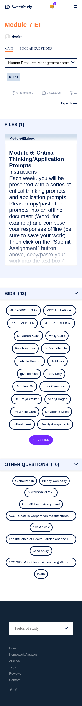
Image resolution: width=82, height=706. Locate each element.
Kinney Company (54, 481)
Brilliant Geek (21, 424)
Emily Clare (57, 336)
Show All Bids (41, 440)
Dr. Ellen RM (25, 386)
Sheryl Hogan (57, 399)
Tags (12, 667)
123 (15, 77)
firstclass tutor (25, 348)
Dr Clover (57, 361)
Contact (14, 680)
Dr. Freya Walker (27, 399)
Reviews (15, 673)
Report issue (69, 103)
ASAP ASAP (41, 527)
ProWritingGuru (25, 411)
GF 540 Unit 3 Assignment (41, 504)
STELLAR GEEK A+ (58, 323)
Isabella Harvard (29, 361)
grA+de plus (29, 374)
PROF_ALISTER (22, 323)
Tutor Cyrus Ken (54, 386)
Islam (41, 574)
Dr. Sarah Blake (28, 336)
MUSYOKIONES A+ (23, 310)
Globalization (24, 481)
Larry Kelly (54, 374)
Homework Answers (23, 654)
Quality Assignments (55, 424)
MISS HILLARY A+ (59, 310)
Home (13, 648)
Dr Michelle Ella (55, 348)
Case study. (41, 551)
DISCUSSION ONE (41, 492)
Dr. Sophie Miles (57, 411)
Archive (14, 661)
